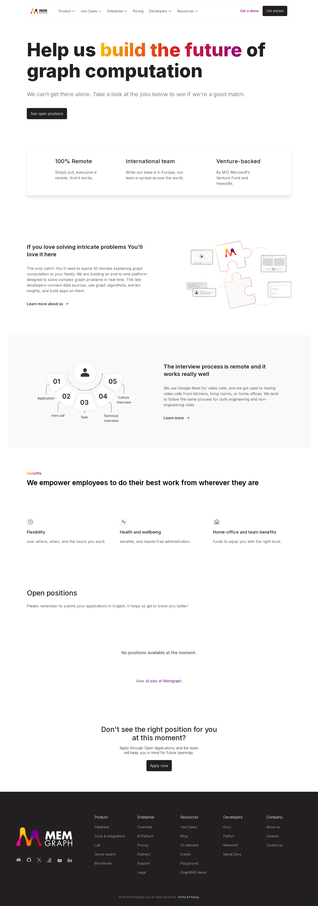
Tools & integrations (110, 836)
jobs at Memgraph (165, 681)
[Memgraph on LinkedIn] (70, 860)
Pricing (138, 11)
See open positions (46, 113)
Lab (97, 845)
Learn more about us (45, 303)
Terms (182, 897)
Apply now (159, 765)
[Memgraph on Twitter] (39, 860)
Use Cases (188, 827)
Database (102, 827)
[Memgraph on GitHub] (29, 860)
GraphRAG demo (193, 872)
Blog (183, 836)
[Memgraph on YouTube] (59, 860)
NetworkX (230, 845)
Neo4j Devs (232, 854)
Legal (141, 872)
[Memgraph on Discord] (18, 860)
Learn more (174, 418)
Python (228, 836)
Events (185, 854)
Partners (143, 854)
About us (273, 827)
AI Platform (145, 836)
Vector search (105, 854)
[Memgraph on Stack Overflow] (49, 860)
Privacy (194, 897)
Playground (189, 863)
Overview (144, 827)
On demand (189, 845)
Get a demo (249, 11)
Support (143, 863)
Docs (227, 827)
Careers (272, 836)
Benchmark (103, 863)
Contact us (274, 845)
